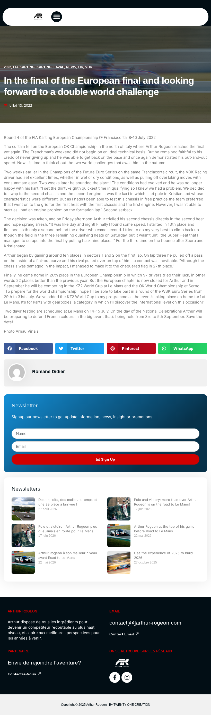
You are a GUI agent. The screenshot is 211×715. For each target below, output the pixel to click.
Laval (59, 67)
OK (80, 67)
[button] (56, 16)
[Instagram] (126, 677)
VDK (88, 67)
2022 (7, 67)
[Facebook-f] (114, 677)
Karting (44, 67)
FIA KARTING (23, 67)
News (71, 67)
